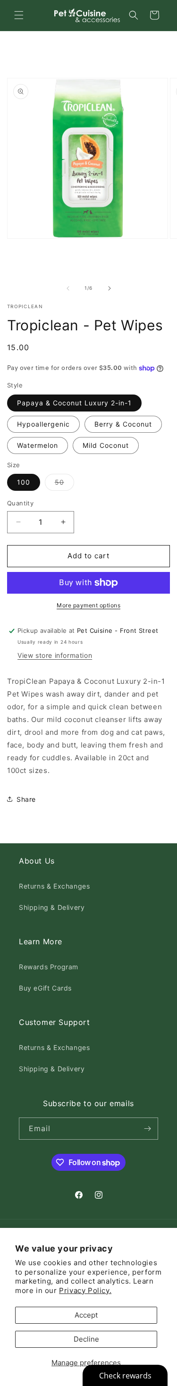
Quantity (20, 503)
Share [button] (26, 799)
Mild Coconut (106, 445)
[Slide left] (68, 288)
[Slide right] (109, 288)
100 (23, 482)
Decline (86, 1339)
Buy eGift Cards (45, 988)
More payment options (88, 605)
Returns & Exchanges (54, 886)
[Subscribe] (147, 1128)
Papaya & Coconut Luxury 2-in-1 (74, 403)
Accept (86, 1314)
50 (64, 484)
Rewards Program (48, 967)
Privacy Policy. (85, 1290)
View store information (54, 655)
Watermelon (37, 445)
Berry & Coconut (123, 424)
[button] (18, 15)
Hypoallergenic (43, 424)
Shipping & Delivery (51, 907)
